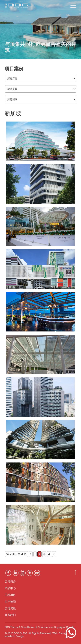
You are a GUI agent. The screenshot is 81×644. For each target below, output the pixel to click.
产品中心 (10, 588)
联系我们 (10, 615)
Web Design (60, 633)
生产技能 (10, 602)
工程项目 (10, 595)
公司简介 (10, 581)
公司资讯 (10, 608)
